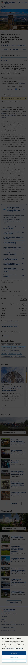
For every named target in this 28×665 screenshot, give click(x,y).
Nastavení (14, 661)
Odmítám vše (14, 657)
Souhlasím (14, 653)
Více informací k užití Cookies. (14, 648)
